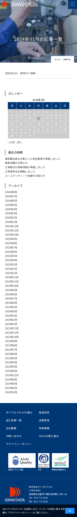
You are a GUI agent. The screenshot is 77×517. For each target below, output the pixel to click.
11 (38, 118)
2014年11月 (12, 375)
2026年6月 (11, 200)
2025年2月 (11, 268)
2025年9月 (11, 239)
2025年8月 (11, 243)
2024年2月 (11, 319)
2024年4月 (11, 311)
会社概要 (11, 428)
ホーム (57, 59)
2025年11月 (12, 230)
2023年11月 (12, 332)
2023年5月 (11, 358)
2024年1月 (11, 324)
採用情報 (44, 428)
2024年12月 (12, 277)
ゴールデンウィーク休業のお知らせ (25, 175)
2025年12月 (12, 226)
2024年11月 (12, 281)
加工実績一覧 (14, 420)
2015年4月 (11, 371)
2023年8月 (11, 345)
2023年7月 (11, 349)
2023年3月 (11, 366)
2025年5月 (11, 256)
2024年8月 (11, 294)
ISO (40, 469)
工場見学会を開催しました (20, 171)
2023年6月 (11, 354)
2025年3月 (11, 264)
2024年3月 (11, 315)
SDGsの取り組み (49, 436)
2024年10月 (12, 285)
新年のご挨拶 (27, 73)
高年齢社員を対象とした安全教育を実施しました (32, 158)
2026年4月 (11, 209)
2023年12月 (12, 328)
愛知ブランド (14, 469)
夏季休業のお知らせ (16, 163)
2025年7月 (11, 247)
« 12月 (11, 142)
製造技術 (44, 412)
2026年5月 (11, 205)
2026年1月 (11, 222)
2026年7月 (11, 196)
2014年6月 (11, 383)
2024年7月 (11, 298)
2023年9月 (11, 341)
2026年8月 (11, 192)
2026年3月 (11, 213)
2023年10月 (12, 337)
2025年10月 (12, 234)
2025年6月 (11, 251)
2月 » (19, 142)
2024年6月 (11, 302)
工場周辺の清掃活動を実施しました (25, 167)
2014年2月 (11, 392)
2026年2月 (11, 217)
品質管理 (44, 420)
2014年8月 (11, 379)
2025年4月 (11, 260)
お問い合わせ (14, 436)
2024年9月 (11, 290)
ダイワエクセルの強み (19, 412)
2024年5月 (11, 307)
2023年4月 (11, 362)
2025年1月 (11, 273)
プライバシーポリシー (19, 444)
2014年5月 (11, 388)
